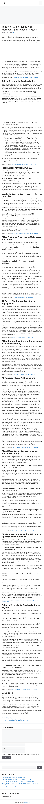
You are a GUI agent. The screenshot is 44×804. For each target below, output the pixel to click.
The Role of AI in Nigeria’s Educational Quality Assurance (25, 447)
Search (3, 765)
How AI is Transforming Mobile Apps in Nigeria (23, 337)
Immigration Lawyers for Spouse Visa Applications (13, 777)
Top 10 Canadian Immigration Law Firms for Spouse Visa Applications (18, 781)
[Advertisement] (22, 15)
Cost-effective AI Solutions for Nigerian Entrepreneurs (24, 689)
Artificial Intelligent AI (8, 717)
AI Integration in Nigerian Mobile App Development (24, 164)
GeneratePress (27, 802)
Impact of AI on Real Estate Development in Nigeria (24, 530)
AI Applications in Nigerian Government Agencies (23, 374)
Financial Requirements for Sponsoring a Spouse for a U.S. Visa (16, 779)
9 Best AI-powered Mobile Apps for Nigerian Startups (15, 720)
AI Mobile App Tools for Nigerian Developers (22, 297)
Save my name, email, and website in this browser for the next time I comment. (21, 754)
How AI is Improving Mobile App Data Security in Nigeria (25, 233)
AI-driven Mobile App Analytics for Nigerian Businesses (25, 77)
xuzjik (4, 3)
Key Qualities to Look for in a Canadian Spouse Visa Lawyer (15, 786)
